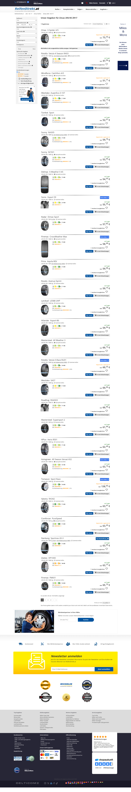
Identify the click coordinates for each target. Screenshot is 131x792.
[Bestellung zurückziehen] (87, 3)
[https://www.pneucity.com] (98, 782)
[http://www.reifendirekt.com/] (84, 783)
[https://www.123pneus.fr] (68, 782)
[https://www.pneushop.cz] (94, 782)
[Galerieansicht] (109, 24)
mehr (95, 748)
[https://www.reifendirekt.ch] (70, 782)
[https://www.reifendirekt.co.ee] (76, 783)
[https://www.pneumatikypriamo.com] (96, 782)
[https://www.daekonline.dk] (78, 782)
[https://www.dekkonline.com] (76, 782)
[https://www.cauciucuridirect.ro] (68, 783)
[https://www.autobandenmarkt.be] (90, 782)
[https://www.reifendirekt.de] (66, 782)
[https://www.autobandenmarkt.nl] (80, 782)
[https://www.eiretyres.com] (100, 782)
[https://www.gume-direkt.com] (88, 782)
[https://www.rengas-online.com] (92, 782)
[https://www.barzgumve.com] (72, 783)
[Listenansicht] (107, 24)
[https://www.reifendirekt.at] (86, 782)
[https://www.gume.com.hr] (74, 783)
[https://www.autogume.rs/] (82, 783)
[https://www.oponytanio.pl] (66, 783)
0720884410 (21, 2)
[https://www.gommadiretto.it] (74, 782)
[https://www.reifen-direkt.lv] (80, 783)
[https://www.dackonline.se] (72, 782)
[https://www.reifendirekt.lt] (78, 783)
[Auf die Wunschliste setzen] (107, 41)
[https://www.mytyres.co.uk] (82, 782)
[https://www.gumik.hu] (102, 782)
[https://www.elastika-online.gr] (70, 783)
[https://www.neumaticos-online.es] (84, 782)
